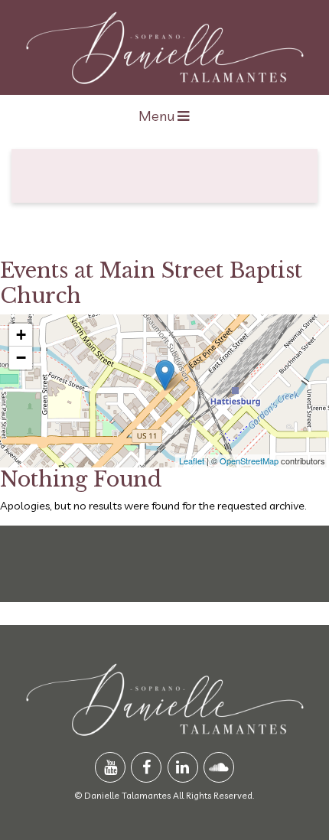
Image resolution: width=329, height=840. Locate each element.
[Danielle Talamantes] (165, 47)
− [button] (21, 357)
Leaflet (191, 460)
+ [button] (21, 334)
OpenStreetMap (249, 460)
